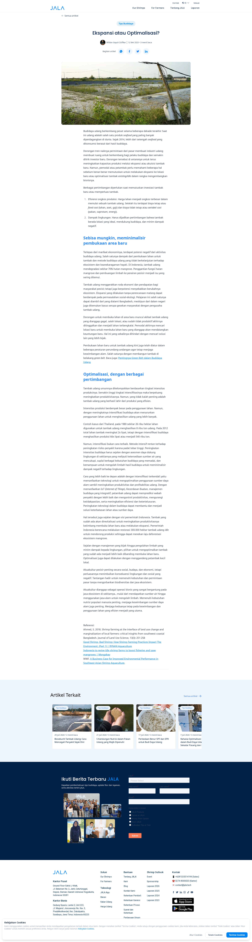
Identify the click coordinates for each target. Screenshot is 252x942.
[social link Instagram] (184, 892)
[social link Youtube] (192, 892)
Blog (126, 886)
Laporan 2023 (153, 900)
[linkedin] (146, 51)
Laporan (195, 7)
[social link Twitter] (177, 892)
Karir (126, 881)
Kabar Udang (106, 902)
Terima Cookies (237, 934)
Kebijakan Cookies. (86, 928)
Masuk (197, 3)
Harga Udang (106, 906)
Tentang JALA (177, 7)
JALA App (105, 892)
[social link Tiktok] (188, 892)
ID (185, 3)
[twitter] (138, 51)
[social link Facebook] (173, 892)
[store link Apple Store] (183, 901)
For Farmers (157, 7)
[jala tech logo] (57, 8)
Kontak (176, 3)
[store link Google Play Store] (183, 908)
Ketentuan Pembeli (132, 895)
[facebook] (129, 51)
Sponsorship (153, 881)
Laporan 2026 (153, 886)
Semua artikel (71, 15)
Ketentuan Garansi (132, 900)
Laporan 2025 (153, 891)
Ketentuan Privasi (132, 905)
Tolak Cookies (215, 934)
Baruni (103, 897)
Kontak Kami (129, 891)
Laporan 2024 (153, 895)
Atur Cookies (196, 934)
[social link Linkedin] (181, 892)
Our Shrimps (138, 7)
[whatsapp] (121, 51)
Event (149, 876)
